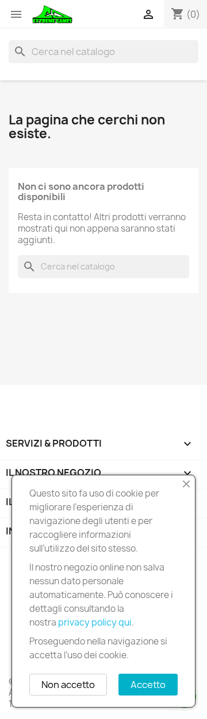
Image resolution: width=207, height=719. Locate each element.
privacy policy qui (95, 622)
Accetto (148, 684)
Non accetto (68, 684)
